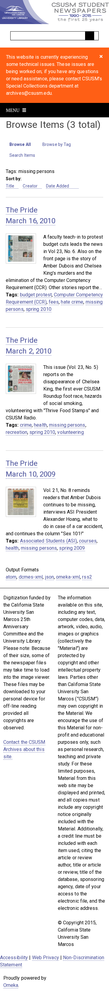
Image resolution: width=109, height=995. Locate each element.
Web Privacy (45, 957)
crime (26, 425)
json (49, 577)
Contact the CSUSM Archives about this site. (24, 749)
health (40, 425)
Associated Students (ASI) (48, 541)
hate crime (72, 302)
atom (11, 577)
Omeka (10, 985)
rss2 (87, 577)
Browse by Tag (56, 144)
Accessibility (14, 957)
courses (88, 541)
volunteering (70, 432)
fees (54, 302)
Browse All (20, 144)
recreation (16, 432)
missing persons (67, 425)
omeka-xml (68, 577)
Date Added (58, 186)
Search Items (22, 155)
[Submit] (89, 35)
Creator (30, 186)
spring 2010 (38, 309)
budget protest (36, 295)
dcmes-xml (31, 577)
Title (10, 186)
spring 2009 (72, 548)
